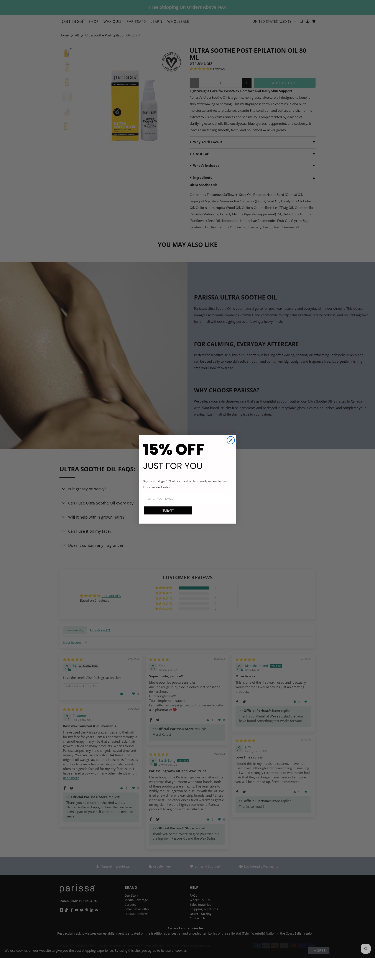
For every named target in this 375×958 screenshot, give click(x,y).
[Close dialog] (231, 440)
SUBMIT (168, 510)
